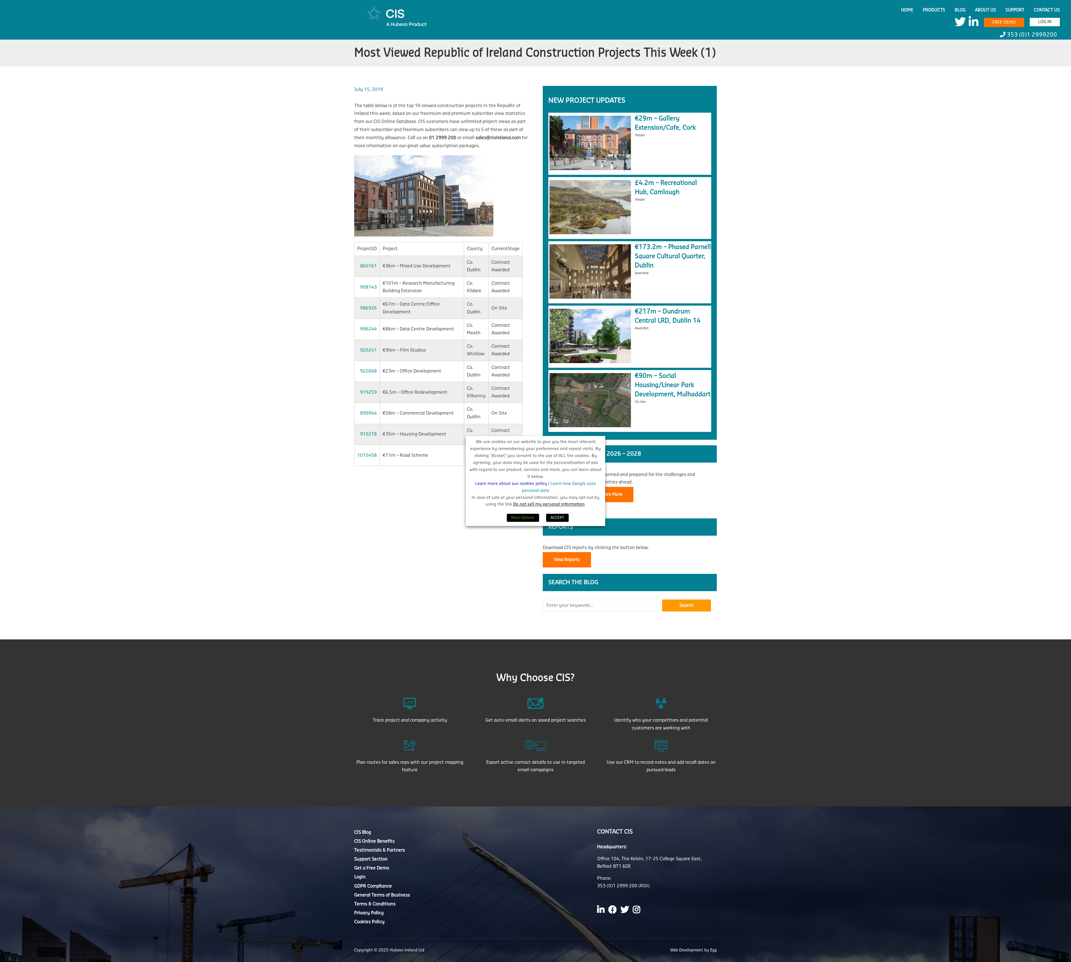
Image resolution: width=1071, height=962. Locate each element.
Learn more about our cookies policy (511, 484)
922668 (368, 371)
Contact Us (1047, 10)
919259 (368, 392)
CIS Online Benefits (374, 841)
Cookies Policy (369, 922)
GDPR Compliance (373, 886)
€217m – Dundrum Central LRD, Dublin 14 (668, 316)
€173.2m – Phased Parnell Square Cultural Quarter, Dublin (673, 256)
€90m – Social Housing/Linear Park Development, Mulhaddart (673, 385)
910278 (368, 434)
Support (1014, 10)
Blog (960, 10)
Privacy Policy (369, 913)
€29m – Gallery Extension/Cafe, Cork (665, 123)
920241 (368, 350)
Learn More (611, 494)
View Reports (567, 560)
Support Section (371, 859)
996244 (368, 329)
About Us (985, 10)
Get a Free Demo (371, 868)
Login (360, 877)
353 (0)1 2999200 (1031, 35)
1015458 (367, 455)
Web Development (687, 950)
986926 (368, 308)
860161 (368, 266)
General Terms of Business (382, 895)
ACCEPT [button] (557, 518)
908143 (368, 287)
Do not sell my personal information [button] (549, 504)
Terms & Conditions (374, 904)
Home (907, 10)
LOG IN (1044, 22)
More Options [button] (523, 518)
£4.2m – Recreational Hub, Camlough (666, 187)
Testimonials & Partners (379, 850)
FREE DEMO (1004, 22)
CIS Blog (362, 832)
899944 (368, 413)
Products (934, 10)
